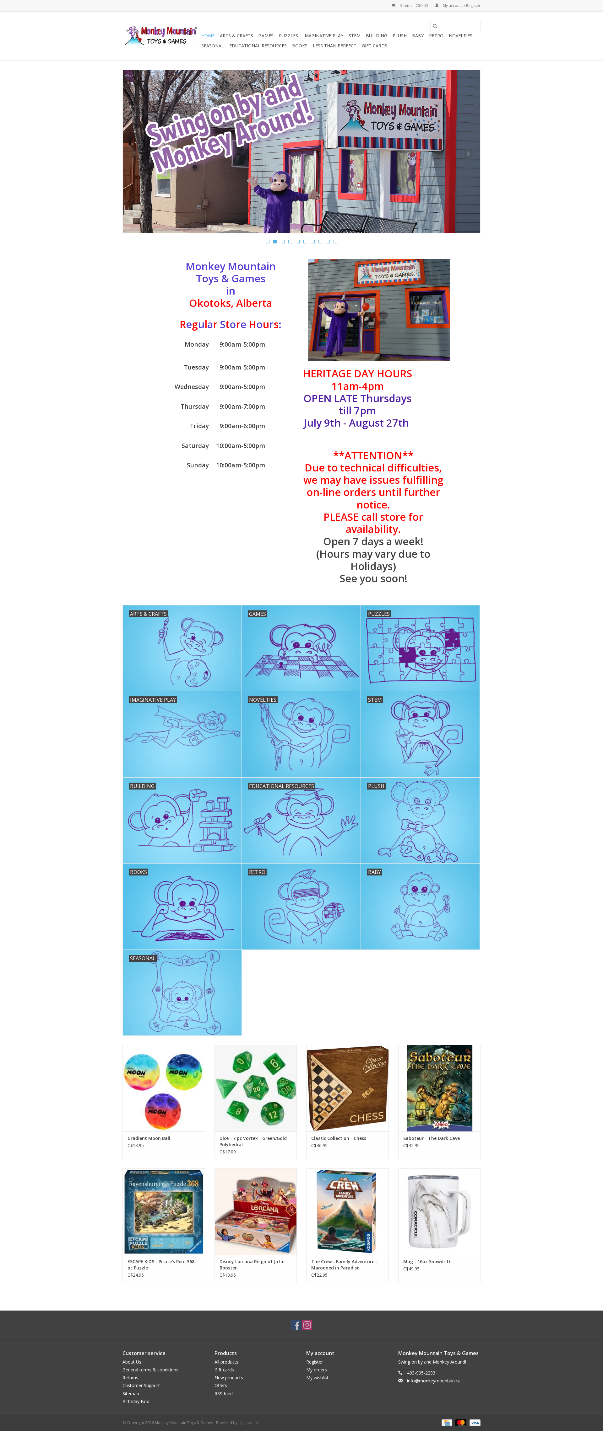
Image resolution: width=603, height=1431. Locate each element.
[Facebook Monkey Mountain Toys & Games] (296, 1325)
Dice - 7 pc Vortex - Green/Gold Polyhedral (253, 1141)
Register (314, 1362)
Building (376, 36)
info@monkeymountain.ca (433, 1381)
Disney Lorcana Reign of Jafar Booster (252, 1264)
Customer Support (141, 1385)
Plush (400, 36)
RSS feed (224, 1393)
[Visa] (474, 1422)
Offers (221, 1385)
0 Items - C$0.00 (414, 5)
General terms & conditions (150, 1370)
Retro (436, 36)
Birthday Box (135, 1401)
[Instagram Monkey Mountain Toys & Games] (307, 1325)
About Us (131, 1362)
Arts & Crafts (236, 36)
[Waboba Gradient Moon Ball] (163, 1088)
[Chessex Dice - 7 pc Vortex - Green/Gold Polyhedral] (256, 1088)
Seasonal (212, 46)
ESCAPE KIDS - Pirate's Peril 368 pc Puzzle (161, 1264)
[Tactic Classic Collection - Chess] (347, 1088)
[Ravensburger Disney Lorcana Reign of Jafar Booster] (256, 1211)
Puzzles (288, 36)
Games (266, 36)
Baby (418, 36)
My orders (316, 1370)
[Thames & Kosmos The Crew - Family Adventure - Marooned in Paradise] (347, 1211)
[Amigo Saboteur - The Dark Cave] (439, 1088)
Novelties (460, 36)
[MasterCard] (460, 1422)
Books (299, 46)
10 (335, 241)
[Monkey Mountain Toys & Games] (160, 36)
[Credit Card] (446, 1422)
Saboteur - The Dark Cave (431, 1138)
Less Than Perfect (334, 46)
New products (229, 1377)
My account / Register (461, 5)
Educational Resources (258, 46)
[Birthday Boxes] (301, 151)
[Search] (435, 26)
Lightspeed (248, 1422)
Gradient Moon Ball (149, 1138)
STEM (355, 36)
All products (226, 1362)
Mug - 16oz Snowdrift (427, 1261)
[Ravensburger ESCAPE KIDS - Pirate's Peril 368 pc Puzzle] (163, 1211)
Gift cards (374, 46)
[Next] (468, 154)
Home (208, 36)
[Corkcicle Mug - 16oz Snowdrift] (439, 1211)
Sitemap (130, 1393)
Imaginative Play (323, 36)
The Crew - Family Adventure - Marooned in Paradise (344, 1264)
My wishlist (317, 1377)
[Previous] (135, 154)
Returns (130, 1377)
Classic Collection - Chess (338, 1138)
